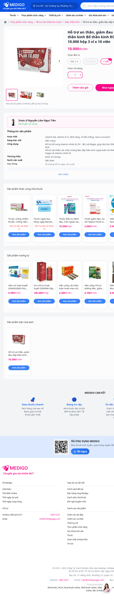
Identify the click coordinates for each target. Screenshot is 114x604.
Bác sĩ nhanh (98, 590)
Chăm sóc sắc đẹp (75, 514)
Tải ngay (82, 451)
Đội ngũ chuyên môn (76, 501)
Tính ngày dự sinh (10, 497)
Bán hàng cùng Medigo (77, 493)
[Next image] (59, 61)
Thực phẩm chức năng (21, 22)
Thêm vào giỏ (80, 87)
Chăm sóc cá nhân (75, 519)
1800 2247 (55, 514)
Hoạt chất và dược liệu (77, 539)
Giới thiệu (6, 489)
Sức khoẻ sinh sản (75, 531)
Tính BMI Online (9, 493)
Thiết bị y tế (72, 523)
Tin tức (70, 543)
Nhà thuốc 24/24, (56, 587)
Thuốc (70, 535)
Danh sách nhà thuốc (76, 497)
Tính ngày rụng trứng (12, 501)
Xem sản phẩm (19, 234)
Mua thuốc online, (72, 587)
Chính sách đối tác (75, 489)
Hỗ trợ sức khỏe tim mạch (49, 22)
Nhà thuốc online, (89, 587)
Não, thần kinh (72, 22)
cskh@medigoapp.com (49, 519)
